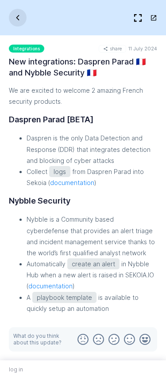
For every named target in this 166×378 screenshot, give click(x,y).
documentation (72, 182)
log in (16, 369)
